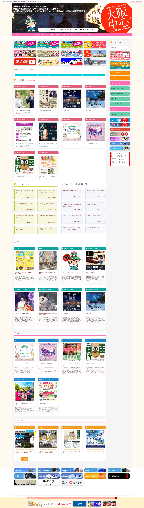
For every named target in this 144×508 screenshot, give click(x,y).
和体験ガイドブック (116, 109)
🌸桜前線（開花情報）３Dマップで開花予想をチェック (24, 216)
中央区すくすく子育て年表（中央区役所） (94, 215)
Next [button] (130, 18)
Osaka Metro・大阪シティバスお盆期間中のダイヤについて (96, 191)
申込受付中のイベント (117, 78)
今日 (25, 75)
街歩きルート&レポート (85, 34)
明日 (48, 75)
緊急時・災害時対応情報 (117, 93)
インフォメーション (116, 83)
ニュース (114, 98)
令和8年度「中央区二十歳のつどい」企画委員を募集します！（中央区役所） (95, 203)
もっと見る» (24, 459)
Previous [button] (13, 18)
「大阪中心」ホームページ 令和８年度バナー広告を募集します (24, 229)
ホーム (17, 34)
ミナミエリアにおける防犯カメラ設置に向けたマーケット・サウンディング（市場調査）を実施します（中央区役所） (72, 204)
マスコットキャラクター (117, 114)
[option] (72, 18)
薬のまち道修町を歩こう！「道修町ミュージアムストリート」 (47, 229)
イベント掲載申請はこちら (118, 72)
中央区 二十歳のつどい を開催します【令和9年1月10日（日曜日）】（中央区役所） (72, 216)
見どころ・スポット (72, 34)
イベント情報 (25, 34)
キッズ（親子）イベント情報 (37, 34)
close (116, 498)
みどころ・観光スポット (117, 103)
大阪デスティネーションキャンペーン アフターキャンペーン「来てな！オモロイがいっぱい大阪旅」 (47, 192)
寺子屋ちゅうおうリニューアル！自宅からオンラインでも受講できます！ (47, 204)
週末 (71, 75)
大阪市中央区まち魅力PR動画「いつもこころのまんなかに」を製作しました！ (24, 204)
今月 (94, 75)
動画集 (63, 34)
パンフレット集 (49, 34)
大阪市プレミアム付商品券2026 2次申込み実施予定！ (24, 191)
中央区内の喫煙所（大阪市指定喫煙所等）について (47, 216)
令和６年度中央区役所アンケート (93, 227)
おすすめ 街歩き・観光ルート (118, 88)
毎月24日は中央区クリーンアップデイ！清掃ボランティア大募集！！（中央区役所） (72, 228)
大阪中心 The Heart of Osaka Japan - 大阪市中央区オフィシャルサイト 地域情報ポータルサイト (21, 1)
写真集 (57, 34)
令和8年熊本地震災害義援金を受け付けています (72, 190)
